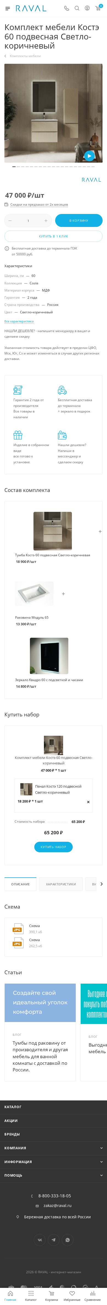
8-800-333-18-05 (54, 1196)
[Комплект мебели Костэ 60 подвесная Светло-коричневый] (53, 113)
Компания (15, 1148)
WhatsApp (68, 1240)
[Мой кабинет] (87, 8)
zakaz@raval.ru (58, 1205)
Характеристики (61, 884)
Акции (11, 1120)
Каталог (13, 1107)
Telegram (54, 1240)
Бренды (12, 1134)
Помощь (13, 1175)
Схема (34, 925)
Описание (20, 884)
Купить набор (53, 847)
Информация (18, 1162)
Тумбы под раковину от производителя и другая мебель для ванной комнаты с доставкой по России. (40, 1056)
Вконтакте (40, 1240)
